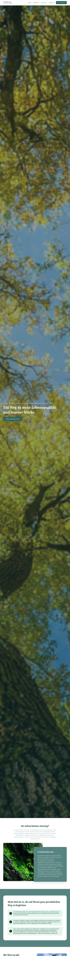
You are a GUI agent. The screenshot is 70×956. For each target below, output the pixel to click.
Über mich (36, 2)
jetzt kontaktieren (61, 2)
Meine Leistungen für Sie (12, 419)
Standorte (51, 2)
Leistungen (43, 2)
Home (29, 2)
